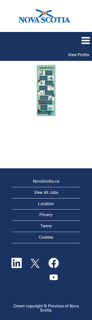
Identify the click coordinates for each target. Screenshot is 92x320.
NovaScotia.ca (46, 181)
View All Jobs (46, 192)
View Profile (78, 54)
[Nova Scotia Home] (46, 16)
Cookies (46, 237)
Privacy (46, 214)
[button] (46, 40)
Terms (46, 226)
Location (46, 203)
